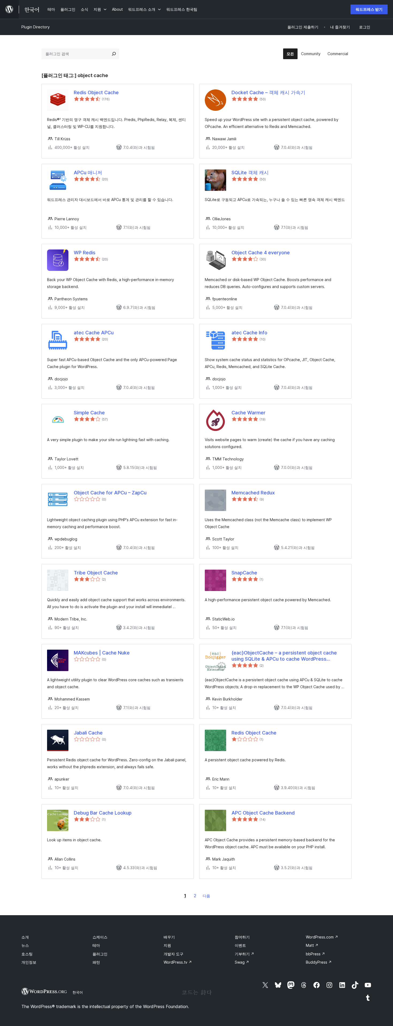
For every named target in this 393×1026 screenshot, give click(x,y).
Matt (312, 945)
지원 (167, 945)
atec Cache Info (249, 332)
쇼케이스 (100, 937)
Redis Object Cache (96, 92)
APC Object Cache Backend (263, 813)
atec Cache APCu (94, 332)
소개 (25, 937)
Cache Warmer (248, 412)
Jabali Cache (88, 733)
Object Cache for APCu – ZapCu (110, 492)
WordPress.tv (178, 962)
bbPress (315, 954)
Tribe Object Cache (96, 573)
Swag (242, 962)
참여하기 (242, 937)
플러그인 (100, 954)
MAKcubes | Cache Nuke (102, 653)
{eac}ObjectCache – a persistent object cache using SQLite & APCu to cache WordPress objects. (284, 656)
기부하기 (244, 954)
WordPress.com (322, 937)
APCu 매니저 (88, 172)
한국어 (77, 992)
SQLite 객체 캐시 (250, 172)
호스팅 (27, 954)
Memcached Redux (253, 492)
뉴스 (25, 945)
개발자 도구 (173, 954)
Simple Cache (89, 412)
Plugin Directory (35, 27)
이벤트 (240, 945)
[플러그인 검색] (114, 53)
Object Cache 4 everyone (261, 252)
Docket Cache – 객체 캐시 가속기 (268, 92)
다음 (206, 896)
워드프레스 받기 (369, 9)
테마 (96, 945)
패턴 (96, 962)
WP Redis (84, 252)
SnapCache (244, 573)
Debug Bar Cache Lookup (103, 813)
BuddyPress (319, 962)
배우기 (169, 937)
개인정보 (28, 962)
